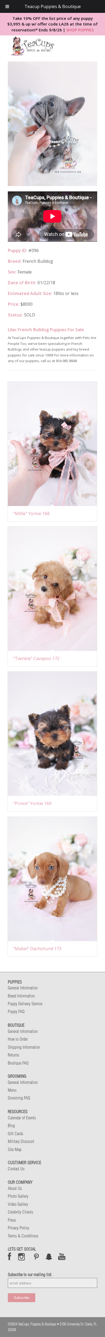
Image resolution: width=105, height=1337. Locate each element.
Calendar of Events (22, 1117)
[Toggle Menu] (7, 6)
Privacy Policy (18, 1227)
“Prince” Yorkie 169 (32, 803)
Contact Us (16, 1168)
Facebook (9, 1256)
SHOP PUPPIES (80, 29)
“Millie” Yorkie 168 (31, 513)
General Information (23, 987)
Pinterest (36, 1256)
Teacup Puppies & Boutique (52, 6)
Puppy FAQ (16, 1011)
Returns (13, 1055)
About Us (15, 1188)
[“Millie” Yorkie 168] (52, 444)
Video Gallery (18, 1204)
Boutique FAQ (18, 1063)
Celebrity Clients (20, 1212)
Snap (49, 1256)
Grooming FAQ (19, 1098)
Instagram (21, 1256)
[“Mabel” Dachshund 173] (52, 879)
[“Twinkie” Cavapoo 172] (52, 589)
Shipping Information (24, 1047)
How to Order (18, 1039)
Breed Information (21, 996)
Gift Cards (15, 1133)
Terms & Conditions (23, 1235)
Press (12, 1220)
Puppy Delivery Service (25, 1003)
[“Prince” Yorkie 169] (52, 734)
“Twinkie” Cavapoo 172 (36, 658)
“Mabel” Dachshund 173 (37, 949)
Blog (11, 1125)
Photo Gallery (18, 1196)
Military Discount (21, 1141)
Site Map (15, 1149)
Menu (12, 1090)
